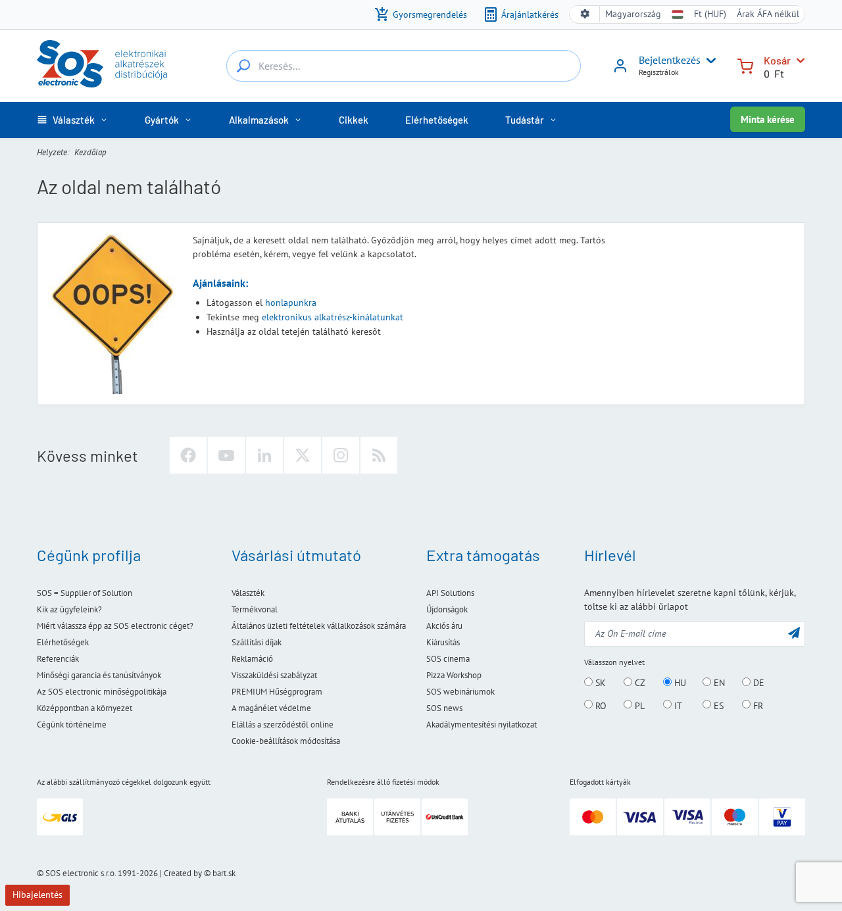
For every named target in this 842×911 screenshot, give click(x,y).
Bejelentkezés (670, 59)
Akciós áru (444, 625)
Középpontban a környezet (84, 708)
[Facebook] (188, 455)
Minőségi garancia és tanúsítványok (99, 675)
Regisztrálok (659, 72)
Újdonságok (447, 609)
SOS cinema (448, 658)
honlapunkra (290, 302)
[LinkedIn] (264, 455)
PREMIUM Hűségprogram (277, 691)
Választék (248, 593)
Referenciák (58, 658)
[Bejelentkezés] (620, 70)
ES (717, 705)
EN (718, 683)
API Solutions (450, 593)
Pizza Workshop (454, 675)
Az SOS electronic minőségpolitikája (101, 691)
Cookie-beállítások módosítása (286, 741)
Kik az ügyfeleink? (69, 609)
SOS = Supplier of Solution (84, 593)
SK (599, 683)
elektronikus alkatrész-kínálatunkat (332, 317)
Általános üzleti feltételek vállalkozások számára (319, 625)
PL (638, 705)
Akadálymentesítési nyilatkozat (481, 724)
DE (757, 683)
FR (757, 705)
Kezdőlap (90, 152)
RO (600, 705)
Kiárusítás (443, 642)
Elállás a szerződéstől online (283, 724)
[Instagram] (340, 455)
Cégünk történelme (72, 724)
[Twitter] (302, 455)
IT (677, 705)
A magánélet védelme (271, 708)
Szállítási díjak (257, 642)
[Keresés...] (243, 66)
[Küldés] (794, 632)
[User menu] (708, 60)
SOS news (444, 708)
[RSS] (378, 455)
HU (679, 683)
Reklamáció (252, 658)
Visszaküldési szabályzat (274, 675)
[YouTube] (226, 455)
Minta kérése (768, 119)
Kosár (777, 60)
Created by (183, 873)
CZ (638, 683)
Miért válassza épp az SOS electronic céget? (115, 625)
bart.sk (223, 873)
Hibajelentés (37, 894)
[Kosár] (745, 65)
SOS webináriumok (460, 691)
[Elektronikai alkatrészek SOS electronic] (102, 63)
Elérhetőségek (63, 642)
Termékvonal (255, 609)
